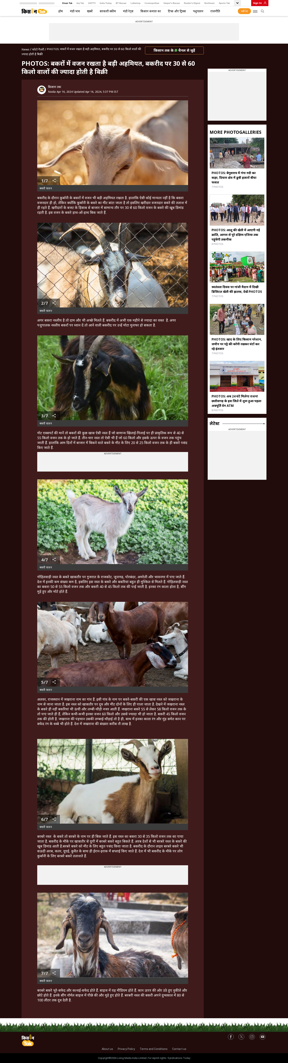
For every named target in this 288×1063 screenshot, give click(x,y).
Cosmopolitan (152, 3)
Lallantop (135, 3)
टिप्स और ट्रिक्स (177, 11)
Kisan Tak (67, 3)
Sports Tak (224, 3)
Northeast (209, 3)
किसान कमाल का (150, 11)
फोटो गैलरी (38, 49)
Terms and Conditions (154, 1048)
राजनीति (215, 11)
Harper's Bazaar (172, 3)
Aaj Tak (80, 3)
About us (107, 1048)
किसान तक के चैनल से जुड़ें (174, 50)
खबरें (90, 11)
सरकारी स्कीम (108, 11)
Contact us (179, 1048)
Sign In (257, 3)
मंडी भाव (75, 11)
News (25, 49)
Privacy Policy (126, 1048)
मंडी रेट (244, 11)
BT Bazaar (121, 3)
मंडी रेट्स (128, 11)
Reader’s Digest (192, 3)
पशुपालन (198, 11)
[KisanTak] (34, 11)
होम (60, 11)
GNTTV (92, 3)
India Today (106, 3)
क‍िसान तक (54, 87)
